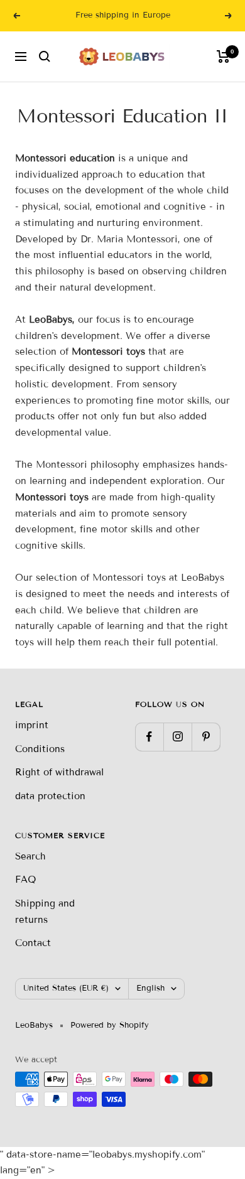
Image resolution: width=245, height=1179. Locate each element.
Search (30, 856)
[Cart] (223, 56)
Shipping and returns (45, 911)
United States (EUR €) (66, 988)
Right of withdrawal (59, 772)
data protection (50, 796)
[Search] (44, 56)
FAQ (25, 879)
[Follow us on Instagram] (177, 737)
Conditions (40, 749)
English (150, 988)
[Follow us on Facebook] (149, 737)
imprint (31, 725)
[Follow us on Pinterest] (206, 737)
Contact (33, 943)
